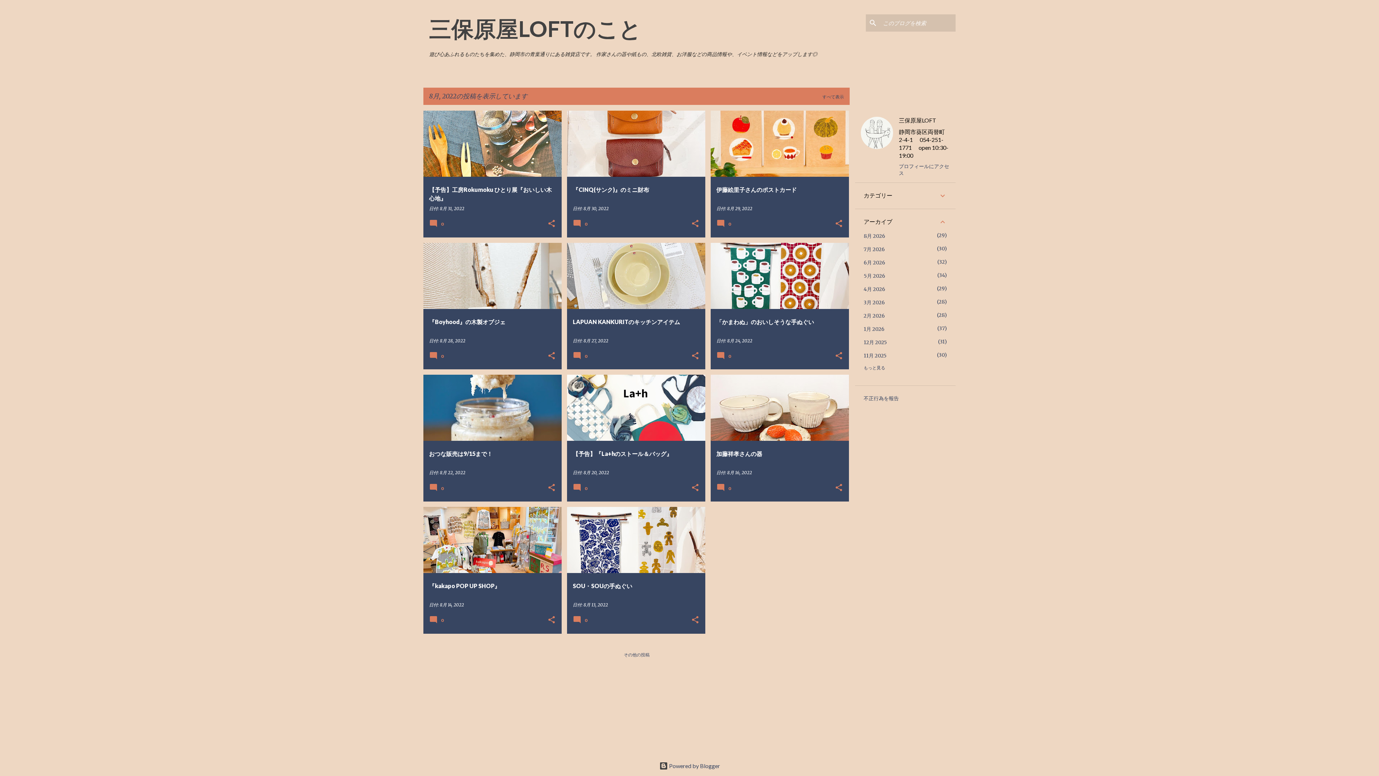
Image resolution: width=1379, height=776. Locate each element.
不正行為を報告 (881, 398)
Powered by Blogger (694, 765)
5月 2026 (874, 276)
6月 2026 (874, 262)
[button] (551, 224)
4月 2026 (874, 289)
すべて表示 (833, 97)
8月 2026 (874, 236)
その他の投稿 (637, 654)
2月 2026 (874, 316)
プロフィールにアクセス (924, 169)
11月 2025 (875, 355)
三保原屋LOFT (917, 120)
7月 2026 (874, 249)
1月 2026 (874, 329)
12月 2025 (875, 342)
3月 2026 (874, 302)
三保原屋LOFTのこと (535, 28)
